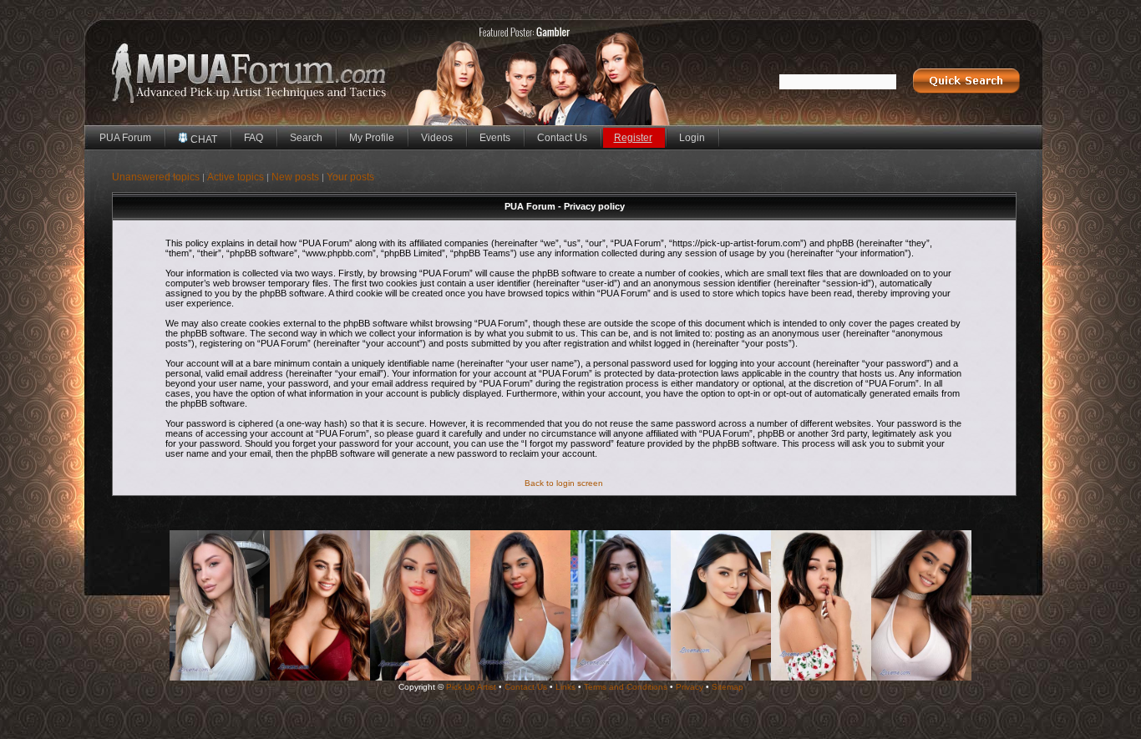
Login (692, 138)
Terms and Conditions (625, 686)
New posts (295, 177)
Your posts (350, 177)
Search (306, 138)
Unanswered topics (156, 177)
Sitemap (727, 686)
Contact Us (562, 138)
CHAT (202, 139)
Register (633, 138)
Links (565, 686)
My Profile (371, 138)
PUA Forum (125, 138)
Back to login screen (564, 483)
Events (494, 138)
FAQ (253, 138)
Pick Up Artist (471, 686)
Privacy (689, 686)
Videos (437, 138)
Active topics (235, 177)
